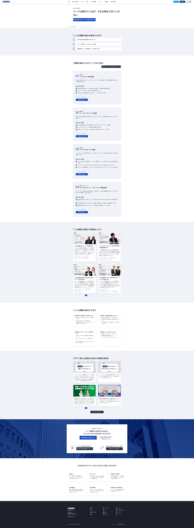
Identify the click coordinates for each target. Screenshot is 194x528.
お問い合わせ (176, 1)
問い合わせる (82, 99)
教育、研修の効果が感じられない (109, 319)
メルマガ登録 (188, 1)
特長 (68, 1)
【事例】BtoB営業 (84, 258)
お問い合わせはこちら (89, 437)
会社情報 (106, 1)
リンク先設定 (76, 476)
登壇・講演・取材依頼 (120, 510)
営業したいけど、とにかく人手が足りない (84, 337)
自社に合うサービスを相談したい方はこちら (112, 66)
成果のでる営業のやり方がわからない (84, 319)
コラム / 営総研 (106, 508)
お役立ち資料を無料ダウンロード (85, 448)
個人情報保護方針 (120, 524)
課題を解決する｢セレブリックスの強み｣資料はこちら (85, 19)
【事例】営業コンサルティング (105, 291)
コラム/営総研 (93, 1)
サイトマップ (119, 514)
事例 (87, 1)
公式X (125, 524)
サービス (82, 1)
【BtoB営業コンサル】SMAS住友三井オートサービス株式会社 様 (109, 278)
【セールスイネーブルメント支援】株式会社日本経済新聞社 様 (109, 246)
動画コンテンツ (77, 258)
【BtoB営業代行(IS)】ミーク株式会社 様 (83, 246)
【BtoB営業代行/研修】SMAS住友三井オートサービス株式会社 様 (84, 278)
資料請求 (182, 1)
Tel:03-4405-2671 (71, 516)
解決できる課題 (75, 1)
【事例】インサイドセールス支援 (83, 256)
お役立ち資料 (113, 1)
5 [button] (98, 295)
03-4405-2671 (107, 437)
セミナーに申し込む (115, 448)
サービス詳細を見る (82, 97)
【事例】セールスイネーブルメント (105, 259)
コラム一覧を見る (97, 412)
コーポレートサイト (114, 524)
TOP (68, 26)
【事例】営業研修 (87, 289)
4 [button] (95, 295)
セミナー (100, 1)
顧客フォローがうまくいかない (109, 337)
